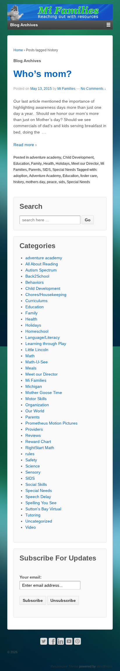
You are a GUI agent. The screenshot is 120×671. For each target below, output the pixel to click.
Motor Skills (36, 398)
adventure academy (45, 157)
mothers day (35, 182)
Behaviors (34, 282)
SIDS (47, 170)
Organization (37, 404)
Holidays (63, 164)
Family (36, 164)
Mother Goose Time (43, 392)
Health (48, 164)
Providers (34, 429)
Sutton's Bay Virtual (43, 509)
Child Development (78, 157)
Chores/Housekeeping (45, 294)
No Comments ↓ (93, 89)
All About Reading (41, 264)
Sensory (32, 472)
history (18, 182)
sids (62, 182)
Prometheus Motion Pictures (51, 423)
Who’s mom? (42, 74)
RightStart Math (39, 447)
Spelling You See (41, 502)
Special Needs (64, 170)
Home (18, 50)
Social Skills (36, 484)
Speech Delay (38, 496)
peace (52, 182)
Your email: (31, 577)
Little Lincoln (36, 349)
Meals (30, 368)
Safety (31, 460)
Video (30, 527)
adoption (20, 176)
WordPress (105, 666)
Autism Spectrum (41, 270)
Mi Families (66, 89)
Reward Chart (38, 441)
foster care (88, 176)
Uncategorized (38, 521)
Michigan (33, 386)
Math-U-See (36, 362)
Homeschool (36, 331)
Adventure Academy (45, 176)
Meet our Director (85, 164)
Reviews (33, 435)
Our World (34, 411)
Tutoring (32, 515)
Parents (35, 170)
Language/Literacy (42, 337)
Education (21, 164)
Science (32, 466)
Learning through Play (45, 343)
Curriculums (36, 300)
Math (30, 355)
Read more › (25, 144)
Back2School (37, 276)
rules (29, 453)
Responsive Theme (64, 666)
